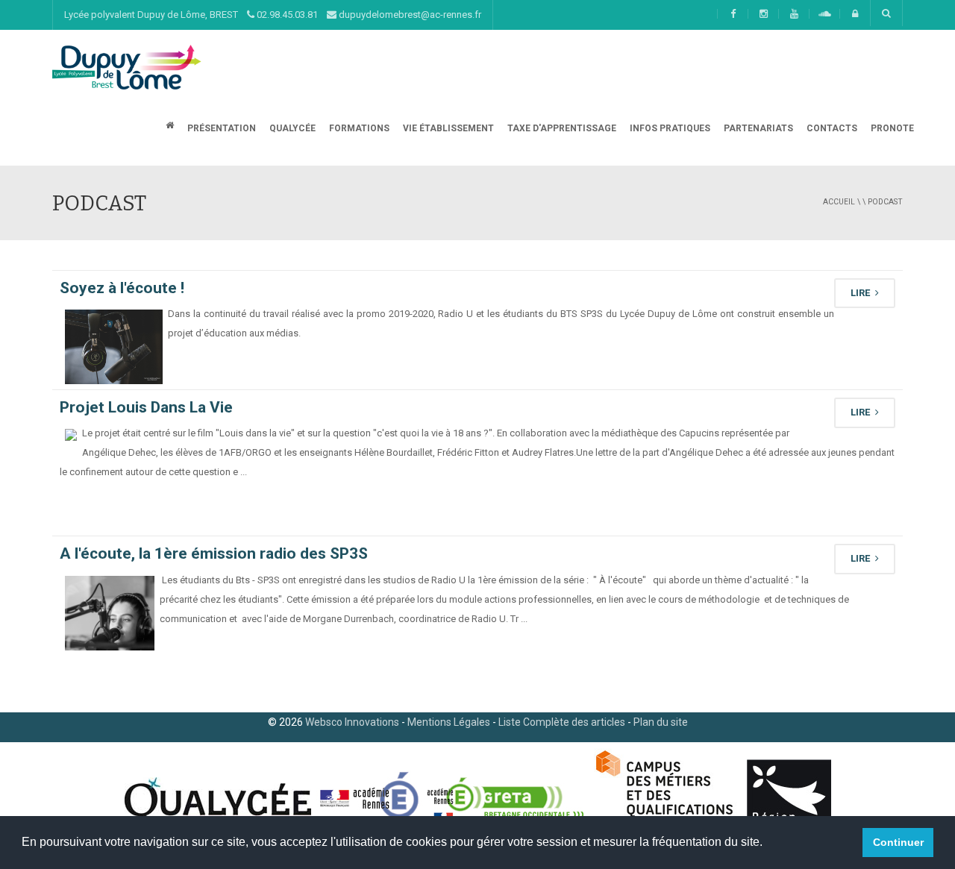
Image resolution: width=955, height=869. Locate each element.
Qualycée (291, 128)
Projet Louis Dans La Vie (146, 407)
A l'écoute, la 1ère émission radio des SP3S (214, 553)
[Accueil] (126, 66)
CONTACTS (830, 128)
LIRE (861, 292)
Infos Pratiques (668, 128)
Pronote (891, 128)
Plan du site (660, 722)
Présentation (220, 128)
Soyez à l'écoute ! (122, 288)
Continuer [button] (898, 842)
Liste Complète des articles (561, 722)
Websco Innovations (352, 722)
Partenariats (757, 128)
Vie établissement (447, 128)
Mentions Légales (448, 722)
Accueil (839, 202)
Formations (358, 128)
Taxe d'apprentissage (560, 128)
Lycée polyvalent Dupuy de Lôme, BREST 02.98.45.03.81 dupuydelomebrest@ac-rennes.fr (272, 14)
